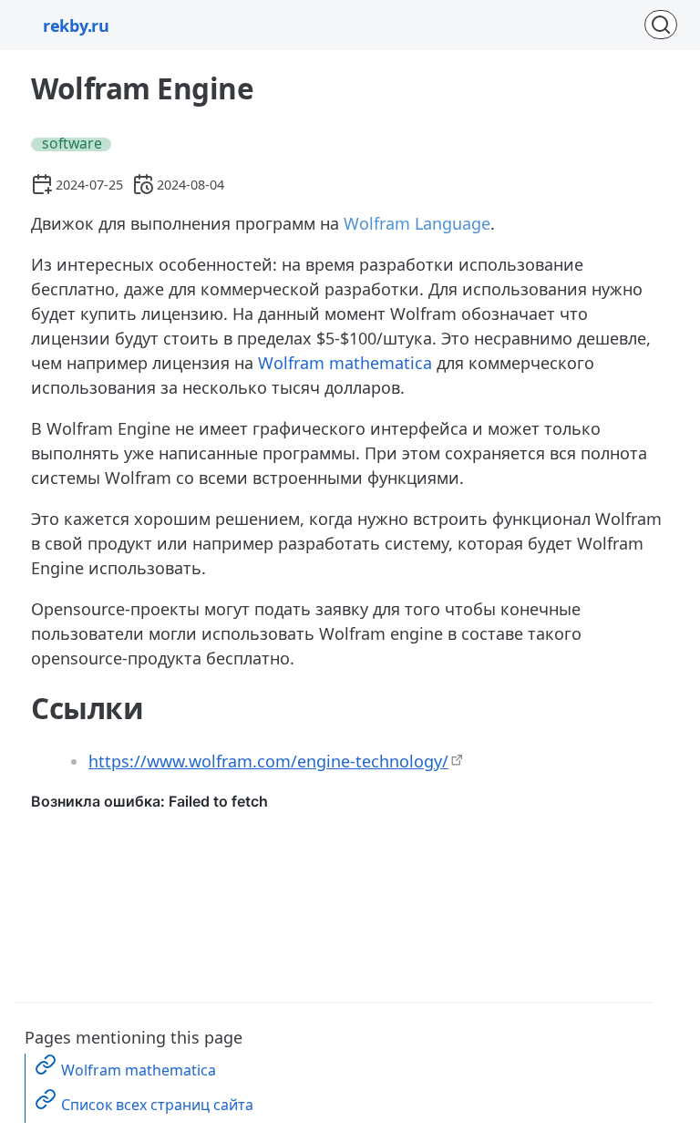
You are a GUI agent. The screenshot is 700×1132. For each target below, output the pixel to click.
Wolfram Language (417, 223)
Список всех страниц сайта (157, 1105)
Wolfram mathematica (345, 363)
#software (68, 144)
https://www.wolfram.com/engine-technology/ (268, 761)
